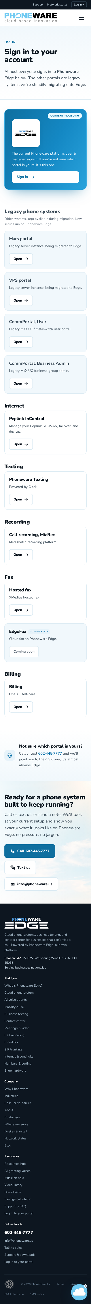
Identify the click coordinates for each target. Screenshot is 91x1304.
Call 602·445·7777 (33, 851)
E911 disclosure (14, 1294)
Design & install (15, 1131)
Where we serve (16, 1124)
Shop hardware (15, 1070)
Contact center (14, 1021)
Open (17, 258)
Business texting (16, 1014)
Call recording (14, 1035)
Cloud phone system (19, 992)
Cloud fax (11, 1042)
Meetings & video (16, 1028)
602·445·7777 (50, 753)
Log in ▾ (79, 5)
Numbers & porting (18, 1063)
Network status (57, 5)
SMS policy (37, 1294)
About (8, 1110)
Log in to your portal (18, 1213)
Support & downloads (19, 1254)
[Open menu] (82, 17)
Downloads (12, 1192)
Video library (13, 1185)
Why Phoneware (16, 1089)
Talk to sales (13, 1247)
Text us (23, 867)
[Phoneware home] (30, 17)
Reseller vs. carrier (17, 1103)
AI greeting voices (17, 1171)
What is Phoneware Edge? (23, 985)
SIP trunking (13, 1049)
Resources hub (15, 1163)
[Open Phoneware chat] (79, 1292)
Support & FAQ (15, 1206)
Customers (12, 1117)
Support (38, 5)
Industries (11, 1096)
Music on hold (14, 1178)
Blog (7, 1145)
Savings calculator (17, 1199)
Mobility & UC (14, 1007)
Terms (60, 1284)
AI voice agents (15, 999)
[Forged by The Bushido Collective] (9, 1284)
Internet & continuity (18, 1056)
